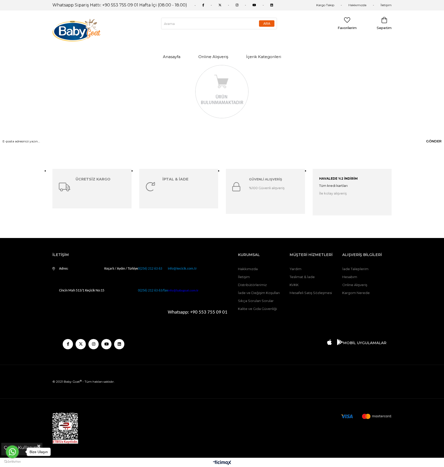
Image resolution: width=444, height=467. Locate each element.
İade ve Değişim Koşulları (259, 293)
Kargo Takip (325, 5)
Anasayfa (171, 56)
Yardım (295, 269)
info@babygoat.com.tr (183, 290)
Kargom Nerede (356, 293)
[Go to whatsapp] (12, 451)
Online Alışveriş (213, 56)
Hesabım (349, 277)
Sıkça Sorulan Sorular (256, 301)
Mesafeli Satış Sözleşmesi (311, 293)
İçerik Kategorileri (263, 56)
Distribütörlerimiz (252, 285)
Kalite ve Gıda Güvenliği (257, 309)
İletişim (386, 5)
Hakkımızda (357, 5)
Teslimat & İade (302, 277)
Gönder (433, 141)
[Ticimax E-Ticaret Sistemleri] (222, 463)
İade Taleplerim (355, 269)
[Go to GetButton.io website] (12, 461)
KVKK (294, 285)
